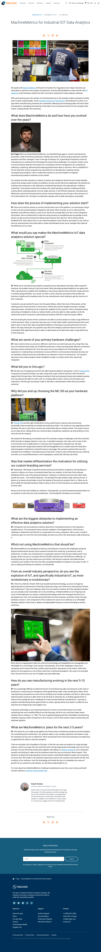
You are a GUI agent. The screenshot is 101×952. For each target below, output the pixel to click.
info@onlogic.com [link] (69, 919)
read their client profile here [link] (36, 770)
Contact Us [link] (67, 922)
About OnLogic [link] (18, 913)
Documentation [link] (43, 916)
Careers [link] (15, 922)
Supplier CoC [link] (17, 927)
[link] (9, 3)
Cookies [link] (53, 935)
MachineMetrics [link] (29, 88)
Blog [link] (17, 879)
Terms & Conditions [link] (43, 935)
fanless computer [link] (68, 750)
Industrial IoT (37, 15)
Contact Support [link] (43, 913)
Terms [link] (40, 865)
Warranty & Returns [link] (44, 922)
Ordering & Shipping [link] (45, 919)
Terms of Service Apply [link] (63, 938)
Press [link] (15, 916)
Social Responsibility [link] (20, 924)
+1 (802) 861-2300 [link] (69, 913)
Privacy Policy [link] (29, 935)
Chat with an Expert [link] (70, 916)
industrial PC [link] (84, 371)
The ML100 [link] (18, 423)
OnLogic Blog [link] (17, 919)
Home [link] (13, 879)
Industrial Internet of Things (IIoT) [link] (52, 101)
